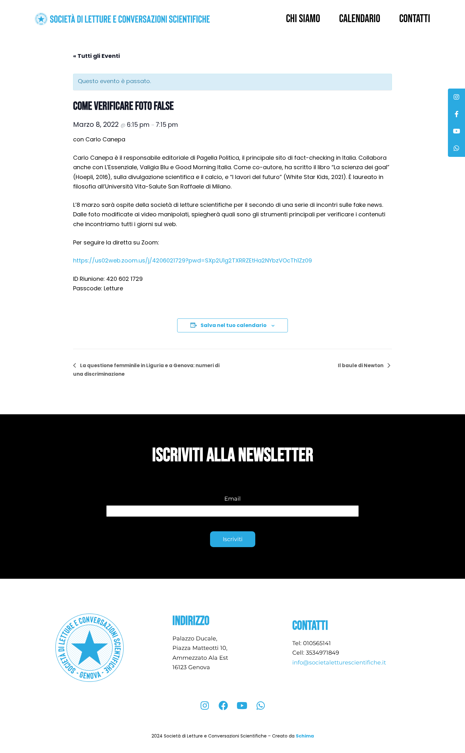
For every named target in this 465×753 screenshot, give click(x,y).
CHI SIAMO (303, 19)
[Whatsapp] (260, 705)
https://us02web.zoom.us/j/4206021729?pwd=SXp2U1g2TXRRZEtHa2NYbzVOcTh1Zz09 (192, 260)
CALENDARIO (359, 19)
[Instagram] (204, 705)
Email (232, 498)
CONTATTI (414, 19)
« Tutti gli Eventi (96, 56)
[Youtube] (242, 705)
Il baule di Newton (361, 365)
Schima (305, 736)
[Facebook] (223, 705)
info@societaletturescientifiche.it (340, 662)
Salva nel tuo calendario (234, 325)
